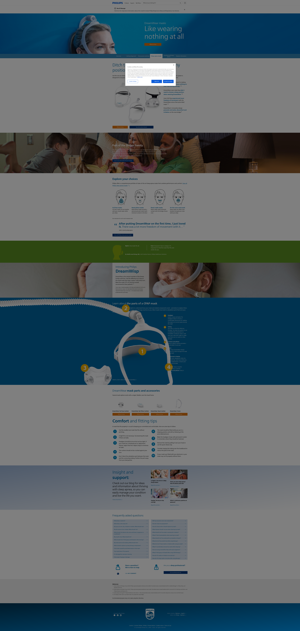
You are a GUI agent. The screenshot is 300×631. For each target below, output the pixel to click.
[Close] (173, 65)
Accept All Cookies (168, 81)
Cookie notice (140, 77)
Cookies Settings (132, 81)
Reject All (157, 81)
